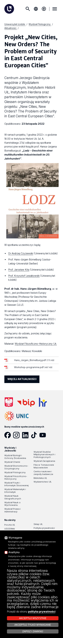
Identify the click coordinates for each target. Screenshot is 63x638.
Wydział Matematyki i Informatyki (15, 490)
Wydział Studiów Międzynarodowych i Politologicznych (44, 455)
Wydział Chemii (12, 462)
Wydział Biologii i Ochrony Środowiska (15, 456)
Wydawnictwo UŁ (43, 481)
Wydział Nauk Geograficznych (12, 497)
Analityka (14, 552)
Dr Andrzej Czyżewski (20, 253)
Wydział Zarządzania (44, 461)
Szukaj (27, 8)
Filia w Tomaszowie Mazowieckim (44, 466)
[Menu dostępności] (44, 8)
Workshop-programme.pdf (33, 367)
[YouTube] (43, 435)
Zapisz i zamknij (32, 631)
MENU (54, 8)
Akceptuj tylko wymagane (32, 625)
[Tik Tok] (35, 435)
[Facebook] (8, 435)
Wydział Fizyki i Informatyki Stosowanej (16, 484)
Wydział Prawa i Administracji (12, 510)
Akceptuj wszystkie (32, 618)
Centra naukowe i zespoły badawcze (43, 472)
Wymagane (15, 537)
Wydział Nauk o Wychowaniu (12, 503)
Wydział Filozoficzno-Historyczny (15, 477)
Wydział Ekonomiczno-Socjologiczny (16, 467)
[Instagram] (17, 435)
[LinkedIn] (26, 435)
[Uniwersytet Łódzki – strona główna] (9, 9)
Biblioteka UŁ (40, 478)
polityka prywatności (41, 611)
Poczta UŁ (9, 524)
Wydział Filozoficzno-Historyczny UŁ (36, 343)
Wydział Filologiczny (15, 472)
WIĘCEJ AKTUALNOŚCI (21, 379)
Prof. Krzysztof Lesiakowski (24, 275)
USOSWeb (9, 528)
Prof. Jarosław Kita (18, 269)
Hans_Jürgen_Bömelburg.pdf (34, 360)
